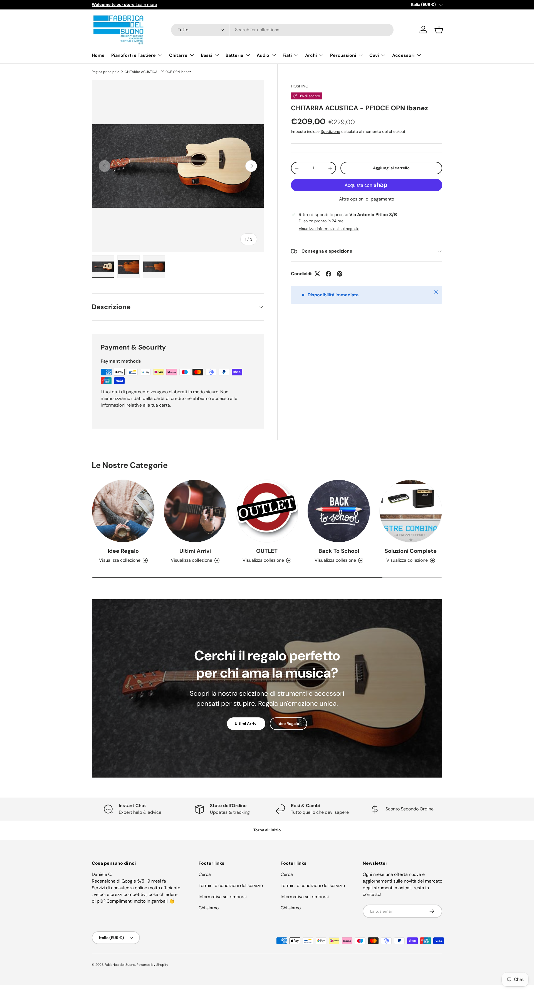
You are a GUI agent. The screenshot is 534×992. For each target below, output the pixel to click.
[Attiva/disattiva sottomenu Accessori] (419, 55)
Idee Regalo (123, 550)
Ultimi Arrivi (195, 550)
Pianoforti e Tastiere (133, 55)
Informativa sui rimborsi (223, 897)
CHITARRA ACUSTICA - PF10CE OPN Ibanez (158, 72)
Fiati (287, 55)
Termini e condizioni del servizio (231, 885)
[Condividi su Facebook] (328, 273)
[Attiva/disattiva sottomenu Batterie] (247, 55)
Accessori (403, 55)
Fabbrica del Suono (120, 964)
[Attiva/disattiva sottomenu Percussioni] (360, 55)
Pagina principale (105, 72)
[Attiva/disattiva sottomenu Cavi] (383, 55)
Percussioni (343, 55)
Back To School (338, 550)
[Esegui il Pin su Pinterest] (339, 273)
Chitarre (178, 55)
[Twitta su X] (317, 273)
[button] (439, 29)
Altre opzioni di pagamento (366, 199)
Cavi (374, 55)
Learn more (124, 4)
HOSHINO (299, 86)
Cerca (205, 874)
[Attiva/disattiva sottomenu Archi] (321, 55)
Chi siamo (209, 908)
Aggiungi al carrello (391, 167)
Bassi (206, 55)
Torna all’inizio (267, 829)
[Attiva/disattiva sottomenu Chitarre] (192, 55)
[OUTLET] (267, 511)
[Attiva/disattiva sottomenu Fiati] (296, 55)
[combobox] (282, 29)
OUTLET (267, 550)
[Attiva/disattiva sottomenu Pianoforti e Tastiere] (160, 55)
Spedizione (330, 131)
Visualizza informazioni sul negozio (329, 228)
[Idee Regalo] (123, 511)
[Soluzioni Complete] (411, 511)
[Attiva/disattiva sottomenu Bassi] (216, 55)
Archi (311, 55)
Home (98, 55)
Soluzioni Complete (411, 550)
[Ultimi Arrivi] (195, 511)
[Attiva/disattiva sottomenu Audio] (273, 55)
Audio (263, 55)
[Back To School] (339, 511)
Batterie (234, 55)
